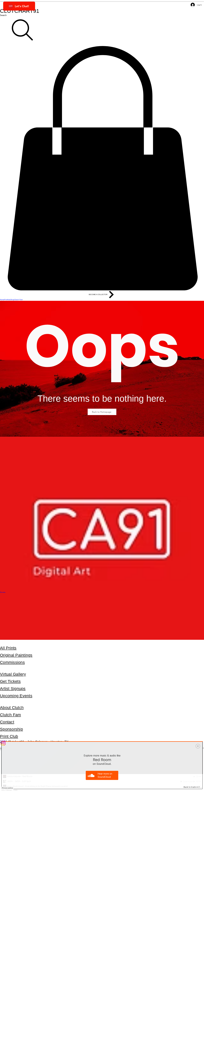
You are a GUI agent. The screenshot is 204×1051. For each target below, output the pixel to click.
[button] (102, 168)
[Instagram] (102, 743)
